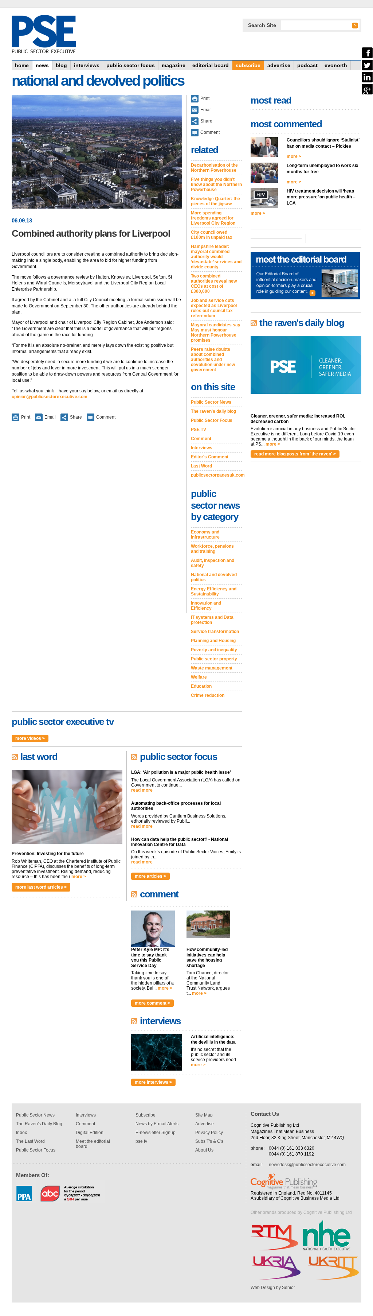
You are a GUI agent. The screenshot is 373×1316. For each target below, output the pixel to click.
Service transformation (215, 631)
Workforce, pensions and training (212, 549)
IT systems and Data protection (212, 620)
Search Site (262, 25)
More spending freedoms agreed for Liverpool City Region (213, 218)
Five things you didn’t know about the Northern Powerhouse (216, 184)
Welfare (199, 677)
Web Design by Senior (273, 1287)
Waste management (211, 668)
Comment (105, 417)
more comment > (152, 1003)
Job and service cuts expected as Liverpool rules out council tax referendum (214, 308)
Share (76, 417)
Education (201, 686)
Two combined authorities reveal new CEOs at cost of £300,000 (214, 283)
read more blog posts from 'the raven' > (295, 454)
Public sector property (214, 658)
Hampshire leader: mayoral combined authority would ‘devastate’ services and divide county (216, 256)
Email (50, 417)
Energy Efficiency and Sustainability (213, 591)
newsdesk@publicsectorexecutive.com (307, 1164)
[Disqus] (97, 522)
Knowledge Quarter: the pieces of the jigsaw (215, 201)
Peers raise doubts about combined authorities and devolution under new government (213, 359)
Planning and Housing (213, 640)
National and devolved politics (214, 577)
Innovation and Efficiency (206, 606)
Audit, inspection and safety (212, 563)
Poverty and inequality (214, 649)
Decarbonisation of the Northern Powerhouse (214, 168)
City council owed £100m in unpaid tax (211, 235)
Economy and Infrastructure (205, 534)
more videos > (30, 738)
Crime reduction (207, 695)
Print (25, 417)
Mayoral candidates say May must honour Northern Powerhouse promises (215, 332)
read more (142, 790)
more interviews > (153, 1082)
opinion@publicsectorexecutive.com (49, 396)
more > (78, 876)
